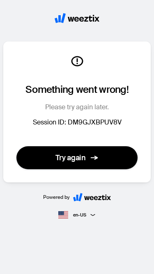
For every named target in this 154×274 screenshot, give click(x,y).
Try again (70, 158)
